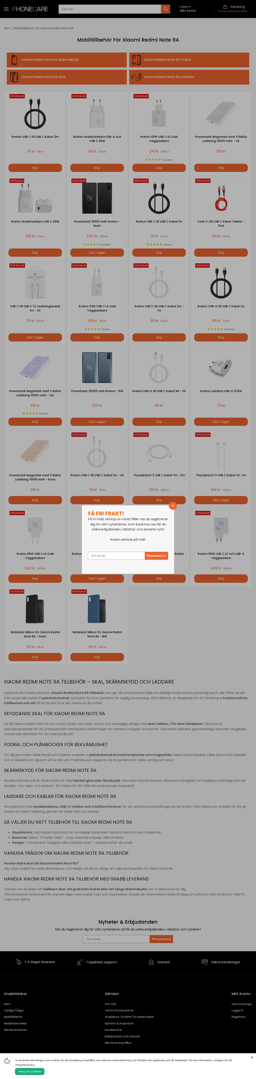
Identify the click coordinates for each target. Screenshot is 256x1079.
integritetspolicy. (25, 1065)
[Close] (252, 1057)
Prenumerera (156, 556)
